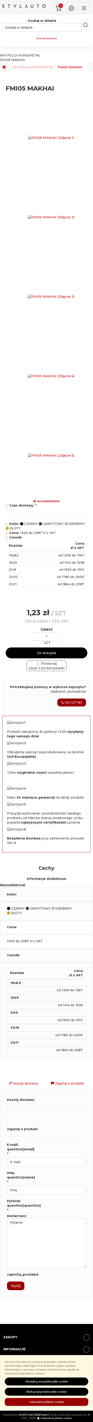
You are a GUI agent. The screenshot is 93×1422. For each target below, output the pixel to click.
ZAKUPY (10, 1337)
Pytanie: (24, 1203)
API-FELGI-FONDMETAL (32, 67)
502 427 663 (73, 702)
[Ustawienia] (71, 7)
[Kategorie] (84, 7)
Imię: (21, 1175)
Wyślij (16, 1286)
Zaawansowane (46, 38)
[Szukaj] (86, 25)
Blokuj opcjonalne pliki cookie (46, 1391)
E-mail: (20, 1147)
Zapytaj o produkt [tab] (69, 1083)
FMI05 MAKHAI (70, 67)
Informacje (14, 1349)
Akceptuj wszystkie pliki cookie (47, 1381)
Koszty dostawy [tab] (25, 1083)
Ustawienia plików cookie (46, 1402)
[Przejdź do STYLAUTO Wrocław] (4, 67)
